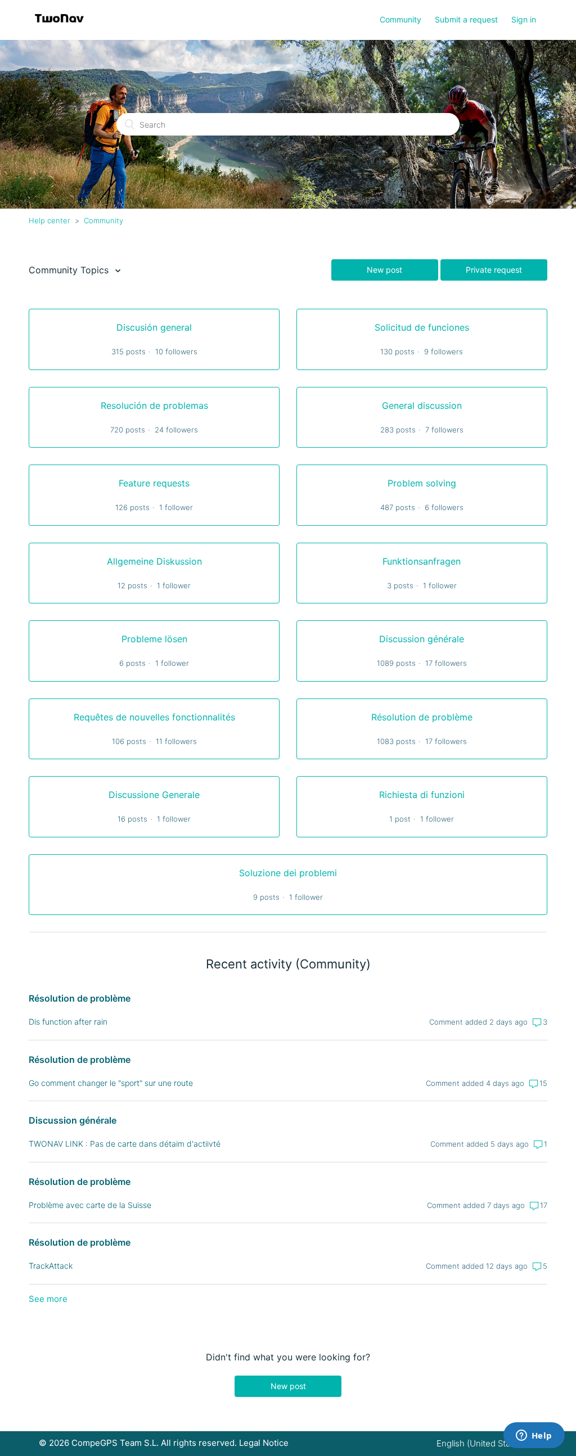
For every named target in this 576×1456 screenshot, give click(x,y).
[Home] (59, 25)
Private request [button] (494, 269)
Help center (49, 220)
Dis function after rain (68, 1021)
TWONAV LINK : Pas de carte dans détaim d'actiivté (124, 1143)
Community (400, 19)
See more (48, 1298)
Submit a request (466, 19)
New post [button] (384, 269)
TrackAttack (51, 1265)
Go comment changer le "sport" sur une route (111, 1083)
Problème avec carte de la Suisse (90, 1205)
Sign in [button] (523, 19)
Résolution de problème (79, 998)
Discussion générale (72, 1120)
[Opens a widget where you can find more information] (534, 1436)
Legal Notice (264, 1442)
